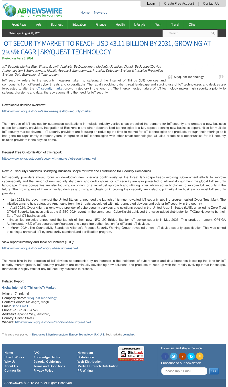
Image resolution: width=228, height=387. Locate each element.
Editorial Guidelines (47, 361)
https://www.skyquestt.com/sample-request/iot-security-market (47, 111)
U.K (96, 334)
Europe (73, 334)
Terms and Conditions (49, 366)
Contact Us (211, 3)
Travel (175, 24)
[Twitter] (173, 356)
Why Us (9, 361)
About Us (11, 366)
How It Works (14, 357)
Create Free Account (179, 3)
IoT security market (49, 88)
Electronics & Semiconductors (50, 334)
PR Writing (85, 370)
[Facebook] (165, 356)
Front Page (19, 24)
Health (120, 24)
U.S (102, 334)
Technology (86, 334)
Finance (101, 24)
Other (193, 24)
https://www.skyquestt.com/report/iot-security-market (40, 248)
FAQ (36, 352)
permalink (128, 334)
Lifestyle (139, 24)
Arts (38, 24)
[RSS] (200, 356)
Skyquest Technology (42, 298)
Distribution (85, 357)
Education (79, 24)
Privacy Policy (43, 370)
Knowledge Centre (46, 357)
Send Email (20, 306)
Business (57, 24)
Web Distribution (89, 361)
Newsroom (102, 12)
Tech (158, 24)
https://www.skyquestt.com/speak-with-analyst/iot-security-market (49, 158)
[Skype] (191, 356)
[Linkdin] (182, 356)
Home (85, 12)
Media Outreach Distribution (97, 366)
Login (151, 3)
